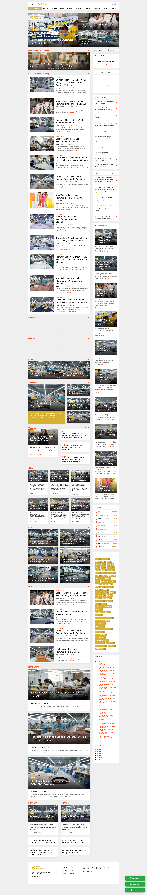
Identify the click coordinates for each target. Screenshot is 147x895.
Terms (64, 873)
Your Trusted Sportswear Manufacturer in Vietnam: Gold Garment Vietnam (80, 478)
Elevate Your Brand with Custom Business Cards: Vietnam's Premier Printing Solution (42, 852)
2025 (98, 749)
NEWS (31, 587)
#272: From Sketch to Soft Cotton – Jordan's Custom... (107, 724)
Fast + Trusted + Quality (38, 74)
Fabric (31, 359)
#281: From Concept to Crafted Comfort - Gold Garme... (106, 710)
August (101, 663)
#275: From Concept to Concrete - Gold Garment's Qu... (107, 716)
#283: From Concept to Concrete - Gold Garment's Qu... (107, 707)
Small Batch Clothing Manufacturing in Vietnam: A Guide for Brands (59, 506)
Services (32, 383)
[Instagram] (92, 872)
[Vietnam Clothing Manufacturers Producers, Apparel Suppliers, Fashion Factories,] (42, 4)
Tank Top (109, 587)
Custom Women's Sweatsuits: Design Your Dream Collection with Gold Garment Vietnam (38, 477)
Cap (63, 8)
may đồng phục (99, 564)
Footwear (97, 8)
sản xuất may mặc (100, 646)
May (100, 745)
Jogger (112, 592)
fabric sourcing (99, 626)
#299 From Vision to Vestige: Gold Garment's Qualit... (107, 668)
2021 (98, 755)
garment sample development (103, 629)
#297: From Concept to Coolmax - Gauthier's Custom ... (106, 671)
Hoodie (55, 8)
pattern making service (101, 640)
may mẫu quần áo (100, 634)
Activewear (78, 8)
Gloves (97, 603)
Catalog (64, 876)
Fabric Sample (99, 601)
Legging (104, 575)
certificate (97, 615)
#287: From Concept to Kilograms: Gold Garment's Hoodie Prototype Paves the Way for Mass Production (43, 64)
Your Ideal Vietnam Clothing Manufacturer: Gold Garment (53, 41)
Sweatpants (98, 606)
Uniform (31, 338)
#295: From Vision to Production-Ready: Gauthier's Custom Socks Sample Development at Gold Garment (74, 459)
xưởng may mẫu (99, 648)
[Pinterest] (100, 868)
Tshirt (96, 561)
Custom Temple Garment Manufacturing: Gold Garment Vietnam (105, 408)
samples (63, 60)
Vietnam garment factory (101, 612)
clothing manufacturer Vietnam (103, 617)
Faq (30, 527)
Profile (72, 876)
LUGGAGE (32, 803)
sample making (99, 643)
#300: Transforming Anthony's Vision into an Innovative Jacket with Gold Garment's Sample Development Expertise (42, 437)
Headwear (87, 8)
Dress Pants (98, 578)
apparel (33, 36)
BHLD (112, 581)
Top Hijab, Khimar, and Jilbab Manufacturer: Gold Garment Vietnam (69, 281)
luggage (32, 813)
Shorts (97, 570)
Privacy (72, 870)
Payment (65, 879)
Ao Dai (108, 595)
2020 (98, 757)
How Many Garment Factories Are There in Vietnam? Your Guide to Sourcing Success (73, 541)
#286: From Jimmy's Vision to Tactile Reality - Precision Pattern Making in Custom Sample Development (74, 64)
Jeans (105, 592)
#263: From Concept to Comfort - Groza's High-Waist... (106, 733)
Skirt (103, 570)
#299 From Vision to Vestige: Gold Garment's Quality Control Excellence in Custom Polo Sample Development (74, 435)
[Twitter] (92, 868)
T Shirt (46, 8)
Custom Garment (99, 584)
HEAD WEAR (33, 667)
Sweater (107, 578)
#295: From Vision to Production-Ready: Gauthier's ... (106, 674)
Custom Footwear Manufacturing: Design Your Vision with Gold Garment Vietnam (71, 82)
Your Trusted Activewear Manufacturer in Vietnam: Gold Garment (70, 198)
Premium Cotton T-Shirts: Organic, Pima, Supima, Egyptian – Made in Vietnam (71, 259)
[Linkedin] (104, 868)
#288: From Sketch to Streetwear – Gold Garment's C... (107, 693)
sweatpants (109, 643)
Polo (63, 431)
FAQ (73, 867)
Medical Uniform (99, 595)
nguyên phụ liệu (99, 637)
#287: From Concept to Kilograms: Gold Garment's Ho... (107, 696)
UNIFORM (65, 803)
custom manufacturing (101, 620)
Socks (109, 584)
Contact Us (136, 890)
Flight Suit (108, 601)
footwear (58, 77)
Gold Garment (35, 8)
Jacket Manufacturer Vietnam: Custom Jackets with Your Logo (105, 461)
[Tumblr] (96, 868)
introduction (83, 21)
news (63, 99)
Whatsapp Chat (136, 878)
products (62, 77)
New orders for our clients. (40, 50)
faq (31, 538)
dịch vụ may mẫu (99, 623)
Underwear (98, 609)
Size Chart (72, 873)
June (100, 743)
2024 (98, 751)
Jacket (70, 8)
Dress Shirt (110, 573)
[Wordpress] (88, 868)
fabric (57, 254)
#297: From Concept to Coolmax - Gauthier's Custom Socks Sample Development (72, 447)
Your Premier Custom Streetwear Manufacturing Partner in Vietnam (97, 25)
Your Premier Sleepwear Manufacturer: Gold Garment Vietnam (69, 219)
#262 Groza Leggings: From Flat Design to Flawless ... (106, 735)
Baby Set (97, 598)
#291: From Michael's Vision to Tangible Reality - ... (106, 685)
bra (103, 573)
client (31, 472)
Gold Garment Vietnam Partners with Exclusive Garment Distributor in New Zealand (59, 477)
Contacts (113, 8)
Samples (32, 428)
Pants (103, 603)
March (100, 747)
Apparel (105, 8)
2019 (98, 759)
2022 (98, 753)
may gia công (98, 632)
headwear (58, 136)
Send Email (136, 884)
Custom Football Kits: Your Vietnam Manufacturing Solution (80, 506)
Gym (102, 567)
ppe (57, 235)
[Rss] (84, 868)
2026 (98, 661)
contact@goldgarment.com (105, 64)
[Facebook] (83, 872)
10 (98, 483)
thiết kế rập (111, 646)
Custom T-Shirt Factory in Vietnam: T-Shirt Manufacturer (95, 42)
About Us (65, 867)
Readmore (74, 94)
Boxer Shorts (106, 598)
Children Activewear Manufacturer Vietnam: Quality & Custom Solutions (38, 506)
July (100, 741)
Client (31, 468)
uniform (62, 297)
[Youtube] (88, 872)
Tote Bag (107, 606)
